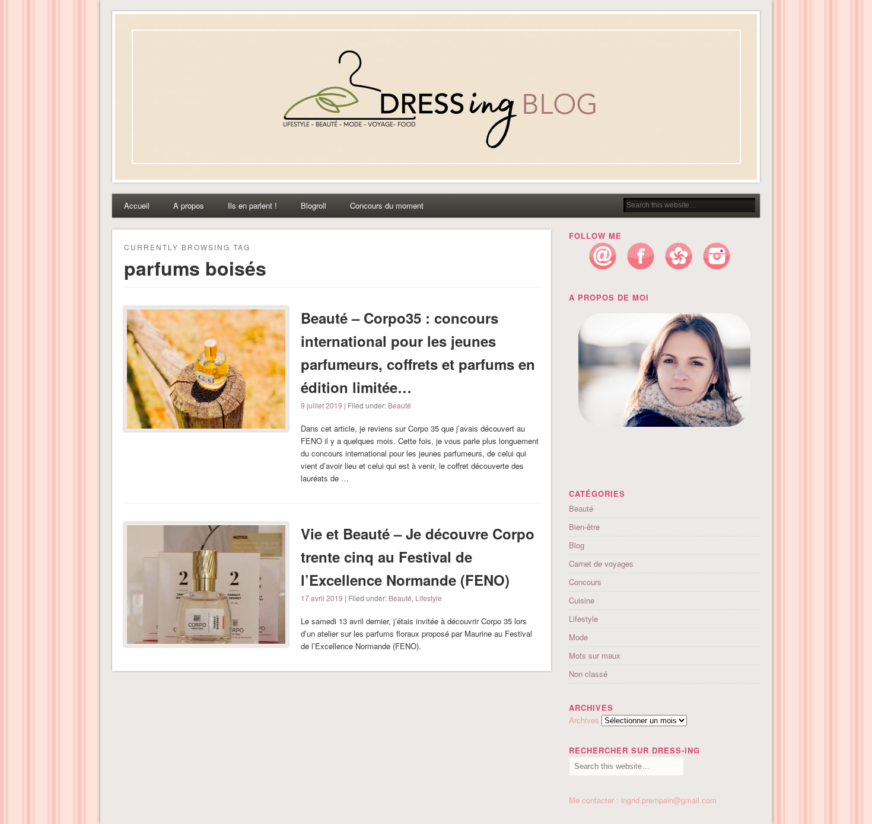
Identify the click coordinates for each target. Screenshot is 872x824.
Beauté (399, 405)
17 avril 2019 (322, 598)
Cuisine (581, 600)
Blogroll (313, 205)
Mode (578, 637)
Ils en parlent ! (252, 205)
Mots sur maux (594, 655)
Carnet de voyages (601, 563)
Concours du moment (387, 205)
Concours (585, 581)
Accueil (136, 205)
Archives (584, 720)
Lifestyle (428, 598)
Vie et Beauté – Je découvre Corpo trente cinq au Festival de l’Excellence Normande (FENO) (417, 556)
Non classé (588, 673)
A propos (188, 205)
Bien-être (584, 526)
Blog (576, 545)
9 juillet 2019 (321, 405)
